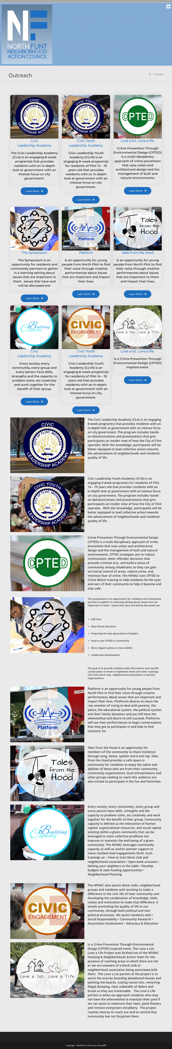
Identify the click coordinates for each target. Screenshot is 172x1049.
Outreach (158, 74)
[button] (168, 6)
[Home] (150, 74)
